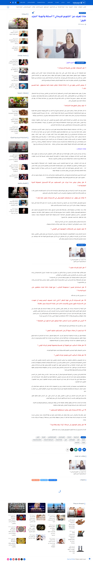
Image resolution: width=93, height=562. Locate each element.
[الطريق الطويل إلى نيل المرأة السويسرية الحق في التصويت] (23, 157)
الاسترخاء (69, 437)
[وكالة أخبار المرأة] (79, 3)
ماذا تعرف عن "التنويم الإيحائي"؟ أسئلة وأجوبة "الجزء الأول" (78, 260)
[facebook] (15, 2)
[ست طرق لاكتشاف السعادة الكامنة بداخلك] (23, 41)
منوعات (83, 442)
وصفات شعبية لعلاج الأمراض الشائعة (14, 121)
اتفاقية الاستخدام (31, 2)
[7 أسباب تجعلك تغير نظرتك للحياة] (23, 33)
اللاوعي (38, 437)
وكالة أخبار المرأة (70, 559)
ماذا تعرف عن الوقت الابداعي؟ (31, 537)
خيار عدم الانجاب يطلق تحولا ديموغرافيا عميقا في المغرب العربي (56, 508)
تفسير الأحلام (39, 7)
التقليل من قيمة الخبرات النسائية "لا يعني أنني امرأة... (13, 211)
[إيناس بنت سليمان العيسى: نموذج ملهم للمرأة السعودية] (23, 167)
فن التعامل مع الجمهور (14, 70)
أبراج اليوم (46, 7)
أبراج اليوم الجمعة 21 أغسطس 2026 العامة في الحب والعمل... (12, 520)
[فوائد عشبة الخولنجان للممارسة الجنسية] (23, 112)
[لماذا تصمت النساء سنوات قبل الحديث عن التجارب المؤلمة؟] (60, 541)
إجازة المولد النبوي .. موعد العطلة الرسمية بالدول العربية (31, 529)
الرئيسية (43, 437)
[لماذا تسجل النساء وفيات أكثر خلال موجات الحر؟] (60, 517)
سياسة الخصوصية (41, 2)
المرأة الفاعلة (61, 7)
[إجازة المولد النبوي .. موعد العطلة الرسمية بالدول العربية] (40, 527)
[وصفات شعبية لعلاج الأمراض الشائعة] (23, 121)
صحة (67, 7)
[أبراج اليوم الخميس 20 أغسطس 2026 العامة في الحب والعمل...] (21, 529)
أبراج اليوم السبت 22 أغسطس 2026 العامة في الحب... (17, 508)
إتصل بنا (57, 2)
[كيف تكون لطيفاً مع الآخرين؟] (18, 23)
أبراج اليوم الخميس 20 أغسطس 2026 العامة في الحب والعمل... (12, 532)
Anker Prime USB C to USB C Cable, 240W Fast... (71, 550)
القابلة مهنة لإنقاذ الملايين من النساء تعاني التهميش (13, 203)
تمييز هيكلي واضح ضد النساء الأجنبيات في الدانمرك (13, 63)
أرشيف (68, 2)
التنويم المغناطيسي (52, 437)
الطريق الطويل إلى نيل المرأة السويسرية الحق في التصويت (13, 159)
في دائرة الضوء (53, 7)
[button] (80, 449)
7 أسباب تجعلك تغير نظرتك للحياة (14, 33)
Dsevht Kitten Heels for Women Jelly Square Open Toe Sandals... (71, 525)
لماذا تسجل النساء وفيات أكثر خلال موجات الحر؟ (51, 519)
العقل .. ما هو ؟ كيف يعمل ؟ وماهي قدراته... (13, 87)
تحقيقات (80, 7)
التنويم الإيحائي (80, 62)
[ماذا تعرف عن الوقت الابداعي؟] (40, 537)
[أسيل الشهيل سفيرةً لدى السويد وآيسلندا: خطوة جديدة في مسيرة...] (60, 527)
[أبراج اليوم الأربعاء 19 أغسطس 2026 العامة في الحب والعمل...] (21, 541)
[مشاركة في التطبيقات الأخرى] (67, 449)
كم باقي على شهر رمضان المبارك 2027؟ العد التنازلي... (32, 519)
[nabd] (8, 2)
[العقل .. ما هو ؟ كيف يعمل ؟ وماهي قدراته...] (23, 86)
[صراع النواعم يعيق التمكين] (23, 177)
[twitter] (18, 2)
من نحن (62, 2)
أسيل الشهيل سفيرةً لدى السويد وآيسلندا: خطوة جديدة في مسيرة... (51, 531)
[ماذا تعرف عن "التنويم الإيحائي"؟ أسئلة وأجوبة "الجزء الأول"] (77, 252)
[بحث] (8, 7)
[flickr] (8, 559)
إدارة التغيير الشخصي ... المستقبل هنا (14, 79)
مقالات (33, 7)
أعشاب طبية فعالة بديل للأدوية (20, 104)
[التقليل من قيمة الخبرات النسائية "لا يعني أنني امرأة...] (23, 211)
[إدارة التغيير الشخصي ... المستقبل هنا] (23, 78)
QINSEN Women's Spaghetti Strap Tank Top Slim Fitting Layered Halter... (76, 512)
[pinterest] (19, 559)
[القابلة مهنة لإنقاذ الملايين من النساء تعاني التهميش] (23, 203)
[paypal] (10, 2)
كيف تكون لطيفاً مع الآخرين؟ (19, 26)
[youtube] (13, 559)
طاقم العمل (50, 2)
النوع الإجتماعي (27, 7)
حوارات (75, 7)
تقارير (84, 7)
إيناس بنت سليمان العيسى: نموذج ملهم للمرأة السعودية (13, 169)
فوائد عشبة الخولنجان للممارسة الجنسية (13, 113)
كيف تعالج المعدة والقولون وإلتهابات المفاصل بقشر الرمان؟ (13, 130)
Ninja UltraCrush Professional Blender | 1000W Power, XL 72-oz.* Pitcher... (71, 538)
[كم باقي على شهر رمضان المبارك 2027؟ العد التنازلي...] (40, 517)
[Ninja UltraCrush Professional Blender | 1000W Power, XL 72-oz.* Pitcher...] (80, 534)
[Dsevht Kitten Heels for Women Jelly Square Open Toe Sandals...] (80, 522)
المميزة (71, 7)
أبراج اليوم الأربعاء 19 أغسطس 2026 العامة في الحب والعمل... (12, 543)
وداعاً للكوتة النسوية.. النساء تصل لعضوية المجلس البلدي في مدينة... (18, 148)
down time (77, 442)
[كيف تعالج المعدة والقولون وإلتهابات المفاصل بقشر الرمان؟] (23, 129)
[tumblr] (16, 559)
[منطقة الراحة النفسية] (23, 49)
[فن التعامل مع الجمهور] (23, 70)
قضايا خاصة (19, 7)
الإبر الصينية (82, 12)
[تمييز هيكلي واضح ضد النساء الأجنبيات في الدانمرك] (23, 62)
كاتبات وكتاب (22, 2)
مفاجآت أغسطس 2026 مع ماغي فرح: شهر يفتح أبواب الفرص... (36, 508)
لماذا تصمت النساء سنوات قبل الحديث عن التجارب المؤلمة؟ (51, 543)
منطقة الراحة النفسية (15, 49)
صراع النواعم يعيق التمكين (13, 176)
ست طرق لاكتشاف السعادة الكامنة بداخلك (13, 42)
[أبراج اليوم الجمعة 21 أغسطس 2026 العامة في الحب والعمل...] (21, 517)
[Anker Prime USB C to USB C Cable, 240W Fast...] (80, 549)
